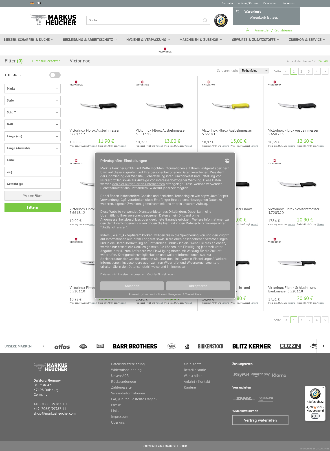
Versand (93, 145)
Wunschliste (193, 375)
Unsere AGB (120, 375)
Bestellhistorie (195, 369)
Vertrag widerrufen (260, 420)
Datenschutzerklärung (128, 364)
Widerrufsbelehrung (126, 369)
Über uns (118, 422)
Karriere (190, 387)
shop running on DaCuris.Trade (314, 448)
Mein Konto (193, 364)
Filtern (32, 207)
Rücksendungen (123, 381)
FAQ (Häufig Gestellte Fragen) (133, 399)
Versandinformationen (128, 393)
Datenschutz (270, 3)
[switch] (315, 416)
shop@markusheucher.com (55, 413)
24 (320, 61)
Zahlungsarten (122, 387)
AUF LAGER (13, 75)
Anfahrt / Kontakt (248, 3)
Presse (116, 405)
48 (326, 61)
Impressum (289, 3)
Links (115, 410)
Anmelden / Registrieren (273, 30)
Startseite (227, 3)
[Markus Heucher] (53, 19)
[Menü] (323, 388)
